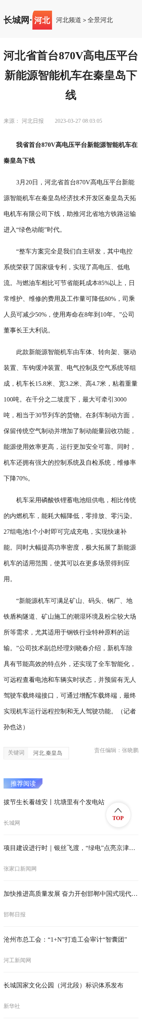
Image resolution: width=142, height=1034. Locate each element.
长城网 (17, 20)
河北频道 (68, 20)
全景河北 (100, 20)
